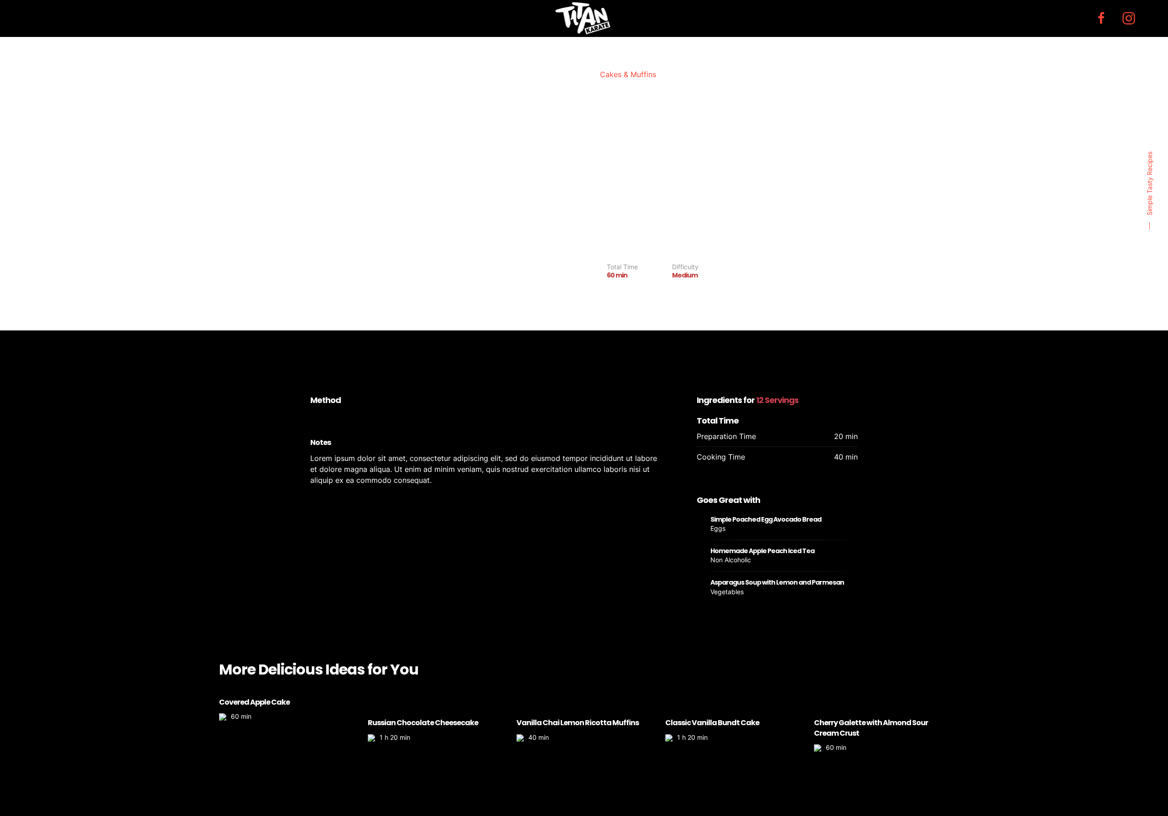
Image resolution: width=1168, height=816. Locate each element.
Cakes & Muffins (628, 74)
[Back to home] (584, 18)
